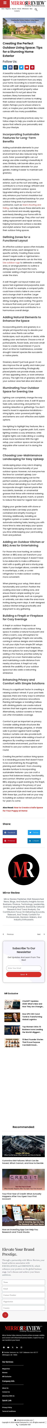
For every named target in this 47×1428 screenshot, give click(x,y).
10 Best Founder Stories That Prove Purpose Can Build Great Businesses (32, 1042)
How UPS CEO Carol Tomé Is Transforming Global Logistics (32, 1017)
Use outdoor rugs (11, 262)
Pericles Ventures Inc (11, 1352)
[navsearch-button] (36, 10)
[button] (10, 832)
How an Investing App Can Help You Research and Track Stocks (20, 1230)
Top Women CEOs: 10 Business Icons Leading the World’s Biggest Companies (32, 1029)
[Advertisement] (20, 1083)
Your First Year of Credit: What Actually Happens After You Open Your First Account (21, 1196)
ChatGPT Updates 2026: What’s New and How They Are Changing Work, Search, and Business (33, 1004)
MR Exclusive (11, 993)
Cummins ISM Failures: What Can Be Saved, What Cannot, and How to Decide (22, 1161)
